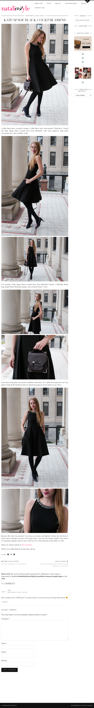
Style (49, 3)
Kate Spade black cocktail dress (35, 20)
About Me (39, 3)
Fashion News (71, 3)
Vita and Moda (26, 545)
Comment (5, 619)
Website (4, 660)
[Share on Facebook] (8, 555)
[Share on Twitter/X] (11, 555)
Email (4, 652)
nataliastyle (12, 705)
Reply (5, 602)
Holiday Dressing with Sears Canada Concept (54, 563)
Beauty (58, 3)
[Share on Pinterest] (14, 555)
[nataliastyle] (15, 6)
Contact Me (39, 8)
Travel (84, 3)
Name (4, 643)
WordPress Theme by (82, 705)
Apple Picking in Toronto (13, 562)
